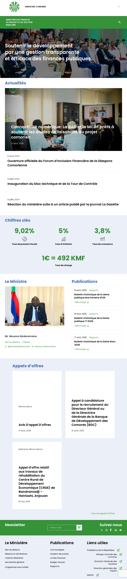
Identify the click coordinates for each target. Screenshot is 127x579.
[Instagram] (105, 530)
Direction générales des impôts (105, 569)
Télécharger (80, 302)
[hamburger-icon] (119, 7)
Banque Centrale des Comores (106, 555)
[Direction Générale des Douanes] (120, 561)
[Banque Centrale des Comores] (120, 554)
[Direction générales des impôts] (120, 568)
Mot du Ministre (12, 342)
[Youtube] (120, 530)
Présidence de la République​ (100, 550)
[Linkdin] (115, 530)
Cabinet (26, 342)
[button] (119, 22)
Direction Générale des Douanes (105, 562)
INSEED (90, 575)
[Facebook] (110, 530)
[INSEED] (97, 575)
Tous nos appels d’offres (104, 513)
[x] (101, 530)
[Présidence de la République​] (118, 550)
